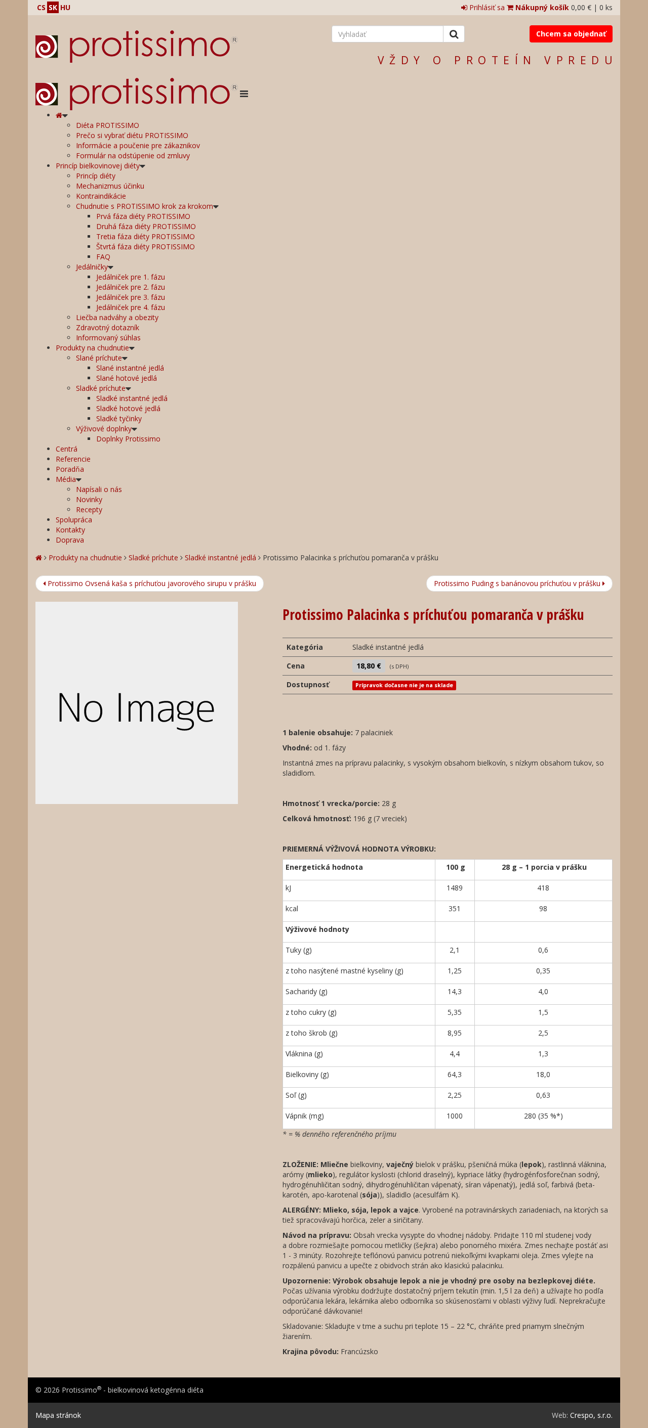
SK (53, 7)
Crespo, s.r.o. (591, 1415)
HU (65, 7)
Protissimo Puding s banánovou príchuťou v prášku (518, 583)
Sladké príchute (153, 557)
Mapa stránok (58, 1415)
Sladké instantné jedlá (220, 557)
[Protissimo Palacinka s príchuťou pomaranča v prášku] (151, 703)
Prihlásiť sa (486, 7)
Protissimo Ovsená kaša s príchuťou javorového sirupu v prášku (151, 583)
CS (41, 7)
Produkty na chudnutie (85, 557)
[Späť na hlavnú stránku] (136, 46)
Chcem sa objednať (571, 33)
